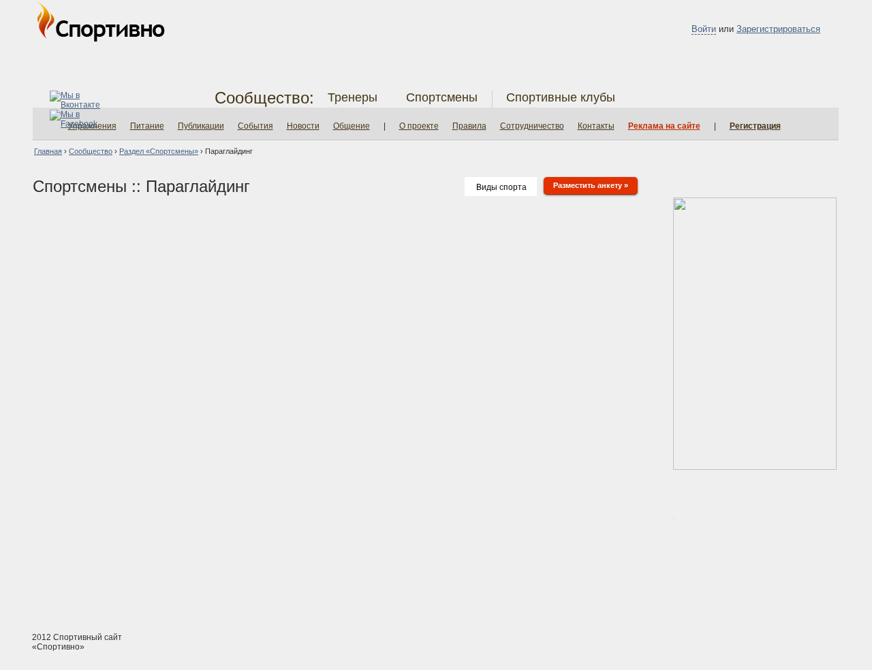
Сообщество (90, 151)
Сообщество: (264, 98)
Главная (48, 151)
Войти (703, 29)
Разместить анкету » (590, 185)
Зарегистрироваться (778, 29)
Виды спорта (501, 187)
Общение (351, 126)
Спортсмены (442, 97)
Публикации (201, 126)
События (255, 126)
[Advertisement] (436, 570)
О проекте (419, 126)
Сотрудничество (532, 126)
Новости (303, 126)
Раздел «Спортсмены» (158, 151)
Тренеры (352, 97)
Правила (469, 126)
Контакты (596, 126)
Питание (147, 126)
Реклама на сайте (664, 126)
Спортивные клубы (560, 97)
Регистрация (755, 126)
